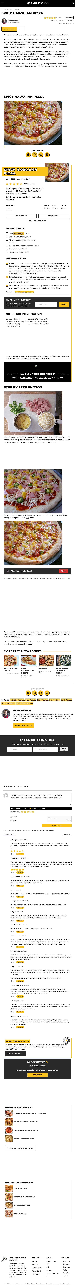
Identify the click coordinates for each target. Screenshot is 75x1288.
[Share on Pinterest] (47, 154)
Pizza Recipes (42, 700)
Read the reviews (37, 221)
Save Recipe (21, 216)
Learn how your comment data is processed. (40, 830)
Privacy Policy (31, 1284)
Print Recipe (54, 216)
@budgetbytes (26, 378)
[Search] (73, 3)
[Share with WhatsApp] (34, 154)
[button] (45, 18)
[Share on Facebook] (28, 154)
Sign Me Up (64, 749)
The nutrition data (12, 356)
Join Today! (37, 1075)
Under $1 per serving (25, 703)
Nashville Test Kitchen (33, 578)
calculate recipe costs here (24, 292)
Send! (64, 304)
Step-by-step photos (14, 197)
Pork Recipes (54, 700)
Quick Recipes (66, 700)
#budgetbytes (45, 378)
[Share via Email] (40, 154)
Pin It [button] (63, 571)
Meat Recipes (30, 700)
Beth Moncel (14, 20)
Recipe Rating (15, 812)
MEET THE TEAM (15, 1054)
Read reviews (69, 17)
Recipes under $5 (8, 703)
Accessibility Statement (52, 1284)
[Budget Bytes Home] (37, 3)
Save (20, 29)
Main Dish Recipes (14, 9)
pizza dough (19, 234)
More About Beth (23, 725)
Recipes (6, 9)
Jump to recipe (8, 29)
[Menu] (2, 3)
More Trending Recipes (20, 1148)
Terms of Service (40, 1284)
